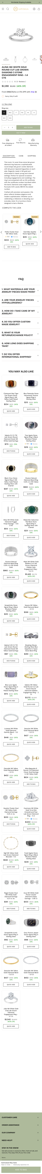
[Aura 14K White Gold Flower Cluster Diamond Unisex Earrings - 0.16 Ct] (31, 882)
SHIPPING (32, 156)
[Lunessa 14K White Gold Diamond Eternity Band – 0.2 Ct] (11, 718)
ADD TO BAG (21, 1170)
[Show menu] (3, 9)
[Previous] (3, 2)
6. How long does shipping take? (18, 344)
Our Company (8, 1133)
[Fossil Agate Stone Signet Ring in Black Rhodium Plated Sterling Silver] (31, 843)
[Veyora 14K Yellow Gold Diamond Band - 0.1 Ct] (31, 595)
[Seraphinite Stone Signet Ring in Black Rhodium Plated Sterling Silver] (11, 595)
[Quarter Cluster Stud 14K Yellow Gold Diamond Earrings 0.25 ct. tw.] (11, 798)
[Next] (39, 2)
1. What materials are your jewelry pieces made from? (18, 290)
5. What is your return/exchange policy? (17, 334)
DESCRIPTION (9, 156)
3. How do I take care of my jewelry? (18, 312)
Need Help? (7, 1140)
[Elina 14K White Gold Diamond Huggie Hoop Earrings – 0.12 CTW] (11, 509)
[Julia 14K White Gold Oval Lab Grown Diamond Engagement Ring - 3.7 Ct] (11, 998)
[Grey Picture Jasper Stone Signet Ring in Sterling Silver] (31, 922)
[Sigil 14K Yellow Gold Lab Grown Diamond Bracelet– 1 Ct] (11, 843)
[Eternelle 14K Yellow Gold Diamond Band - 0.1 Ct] (11, 758)
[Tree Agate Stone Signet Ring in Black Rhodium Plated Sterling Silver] (31, 425)
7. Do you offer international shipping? (16, 355)
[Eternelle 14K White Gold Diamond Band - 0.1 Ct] (31, 960)
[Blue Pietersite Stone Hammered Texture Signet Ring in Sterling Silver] (31, 383)
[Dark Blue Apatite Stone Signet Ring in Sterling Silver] (30, 222)
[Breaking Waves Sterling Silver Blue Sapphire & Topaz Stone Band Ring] (31, 635)
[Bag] (39, 9)
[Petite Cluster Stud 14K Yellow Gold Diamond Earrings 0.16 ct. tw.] (11, 222)
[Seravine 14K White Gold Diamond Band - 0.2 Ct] (31, 718)
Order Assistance (10, 1125)
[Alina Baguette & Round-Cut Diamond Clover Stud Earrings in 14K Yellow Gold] (31, 758)
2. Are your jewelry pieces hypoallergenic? (18, 301)
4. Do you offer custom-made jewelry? (16, 323)
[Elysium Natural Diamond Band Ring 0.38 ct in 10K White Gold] (11, 551)
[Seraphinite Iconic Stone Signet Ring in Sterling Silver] (11, 922)
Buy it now (21, 133)
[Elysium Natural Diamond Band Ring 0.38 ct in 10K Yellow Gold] (31, 468)
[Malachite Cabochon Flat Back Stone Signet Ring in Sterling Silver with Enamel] (31, 509)
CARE (21, 156)
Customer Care (9, 1117)
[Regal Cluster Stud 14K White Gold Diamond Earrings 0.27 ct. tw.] (11, 882)
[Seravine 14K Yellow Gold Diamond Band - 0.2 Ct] (11, 960)
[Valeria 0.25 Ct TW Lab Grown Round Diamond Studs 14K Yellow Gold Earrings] (11, 635)
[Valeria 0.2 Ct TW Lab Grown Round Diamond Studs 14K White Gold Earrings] (11, 425)
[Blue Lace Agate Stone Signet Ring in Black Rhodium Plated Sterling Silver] (11, 674)
